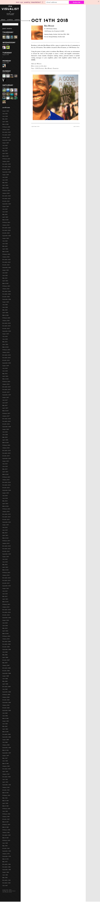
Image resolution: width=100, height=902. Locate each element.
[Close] (98, 1)
